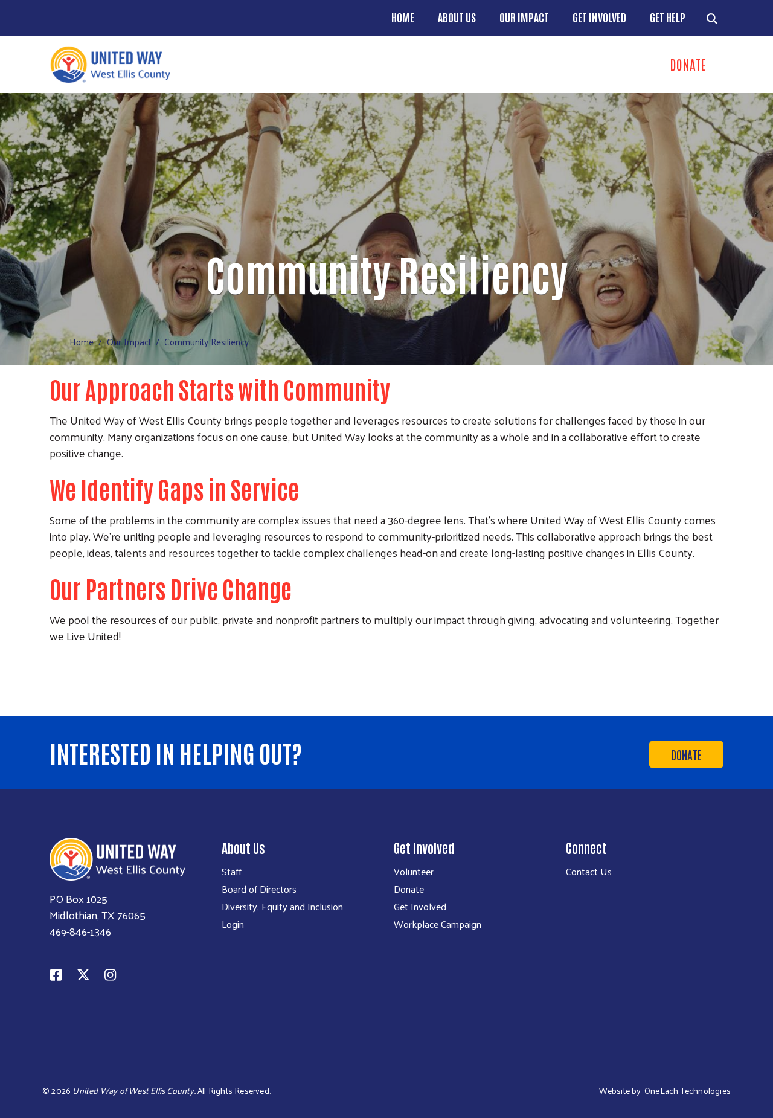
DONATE (687, 64)
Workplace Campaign (437, 924)
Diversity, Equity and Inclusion (282, 906)
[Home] (214, 64)
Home (402, 17)
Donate (686, 754)
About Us (457, 17)
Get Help (667, 17)
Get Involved (599, 17)
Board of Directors (259, 889)
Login (233, 924)
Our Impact (524, 17)
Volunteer (414, 871)
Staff (232, 871)
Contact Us (589, 871)
